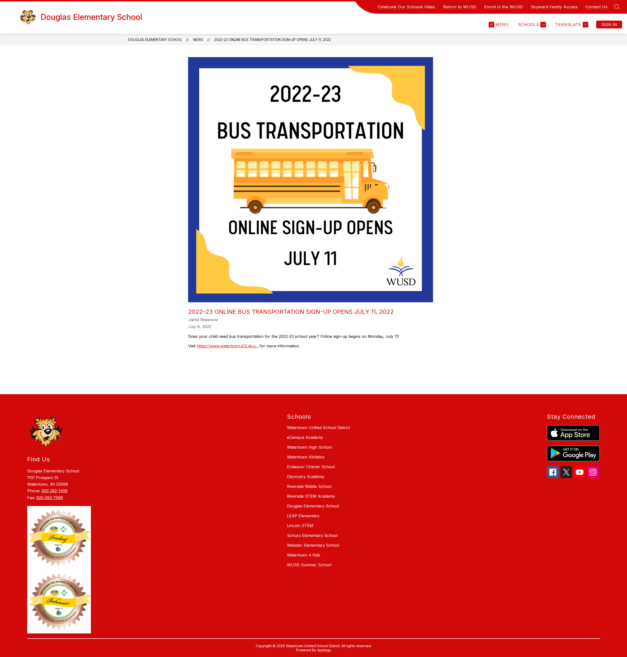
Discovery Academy (305, 476)
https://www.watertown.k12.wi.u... (227, 345)
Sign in (609, 24)
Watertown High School (309, 447)
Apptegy (324, 650)
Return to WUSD (459, 6)
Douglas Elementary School (155, 40)
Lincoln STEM (300, 525)
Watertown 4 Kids (303, 555)
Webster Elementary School (313, 545)
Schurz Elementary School (312, 535)
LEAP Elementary (303, 515)
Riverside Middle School (309, 486)
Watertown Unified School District (318, 427)
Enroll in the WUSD (503, 6)
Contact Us (596, 6)
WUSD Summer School (309, 564)
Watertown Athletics (306, 457)
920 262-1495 (55, 490)
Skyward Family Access (554, 6)
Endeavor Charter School (311, 466)
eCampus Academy (305, 437)
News (198, 40)
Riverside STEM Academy (311, 496)
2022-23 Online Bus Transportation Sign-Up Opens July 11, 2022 (272, 40)
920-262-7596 (49, 497)
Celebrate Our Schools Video (406, 6)
